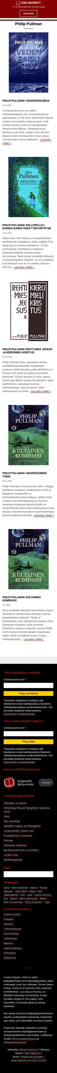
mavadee (37, 1056)
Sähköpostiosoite (15, 679)
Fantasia (8, 919)
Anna (6, 887)
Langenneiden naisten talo (19, 830)
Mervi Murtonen (28, 898)
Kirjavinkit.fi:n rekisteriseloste (19, 714)
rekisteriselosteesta (15, 1042)
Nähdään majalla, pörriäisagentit (22, 825)
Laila (29, 894)
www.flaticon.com (21, 1060)
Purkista (8, 840)
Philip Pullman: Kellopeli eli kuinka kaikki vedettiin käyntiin (26, 226)
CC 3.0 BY (39, 1060)
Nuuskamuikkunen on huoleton (21, 849)
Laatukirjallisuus (13, 948)
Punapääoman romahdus (18, 835)
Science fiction (12, 914)
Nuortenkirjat (11, 933)
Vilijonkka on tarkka (15, 802)
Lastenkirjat (10, 938)
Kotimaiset (10, 952)
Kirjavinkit (31, 3)
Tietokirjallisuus (12, 928)
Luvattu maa (11, 854)
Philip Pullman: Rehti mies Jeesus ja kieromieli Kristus (27, 351)
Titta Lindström (33, 902)
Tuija (47, 902)
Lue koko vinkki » (24, 267)
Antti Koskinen (20, 887)
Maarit (13, 898)
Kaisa (32, 891)
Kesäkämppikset (13, 859)
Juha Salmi (21, 891)
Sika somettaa (12, 821)
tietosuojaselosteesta (24, 1038)
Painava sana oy (28, 1049)
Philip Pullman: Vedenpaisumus (25, 100)
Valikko (28, 13)
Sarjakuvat (10, 957)
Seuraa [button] (46, 782)
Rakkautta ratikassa (15, 845)
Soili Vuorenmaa (13, 902)
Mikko (43, 898)
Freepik (24, 1056)
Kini (23, 894)
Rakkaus (8, 943)
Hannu (33, 887)
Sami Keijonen (32, 1053)
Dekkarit (8, 923)
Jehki (7, 816)
